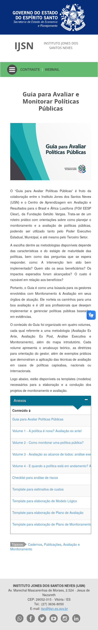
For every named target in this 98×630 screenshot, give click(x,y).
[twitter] (42, 618)
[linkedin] (76, 618)
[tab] (50, 401)
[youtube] (53, 618)
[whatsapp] (19, 618)
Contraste (30, 69)
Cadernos (35, 544)
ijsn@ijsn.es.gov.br (54, 608)
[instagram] (65, 618)
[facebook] (31, 618)
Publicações (52, 544)
